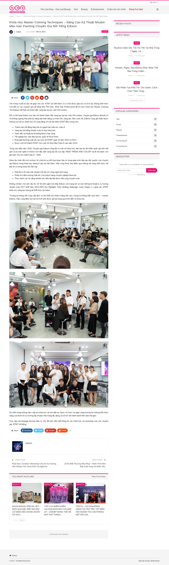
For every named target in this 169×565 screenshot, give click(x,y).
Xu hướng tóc (121, 141)
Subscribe (152, 170)
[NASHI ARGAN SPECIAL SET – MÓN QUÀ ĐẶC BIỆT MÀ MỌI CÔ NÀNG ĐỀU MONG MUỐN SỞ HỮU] (27, 493)
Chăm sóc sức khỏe (116, 9)
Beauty (84, 9)
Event (104, 31)
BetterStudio (155, 561)
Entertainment (97, 9)
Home (14, 555)
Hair (76, 9)
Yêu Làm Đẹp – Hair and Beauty (55, 9)
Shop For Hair (136, 9)
